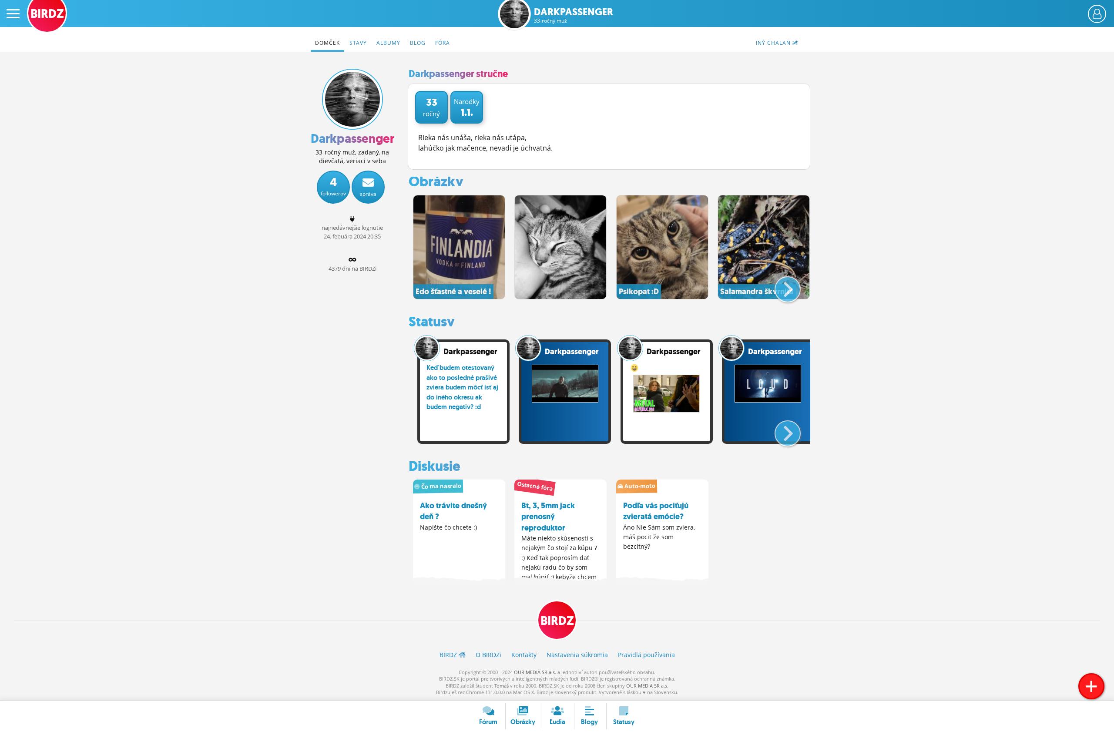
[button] (780, 285)
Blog (418, 43)
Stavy (358, 43)
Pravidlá (646, 655)
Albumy (388, 43)
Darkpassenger (573, 15)
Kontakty (524, 655)
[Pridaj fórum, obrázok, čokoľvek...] (1091, 686)
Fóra (442, 43)
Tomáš (501, 685)
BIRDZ (557, 621)
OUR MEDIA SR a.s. (535, 672)
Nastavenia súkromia (577, 655)
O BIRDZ (488, 655)
